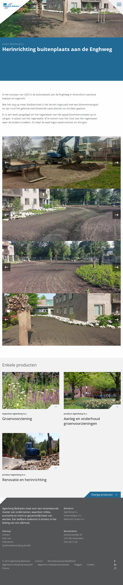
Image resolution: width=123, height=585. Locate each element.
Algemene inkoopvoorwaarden (17, 564)
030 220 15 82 (71, 541)
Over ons (6, 538)
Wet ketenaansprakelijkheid (61, 561)
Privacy (5, 568)
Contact (6, 534)
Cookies (91, 564)
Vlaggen (78, 564)
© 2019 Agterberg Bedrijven (16, 561)
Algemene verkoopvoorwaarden (53, 564)
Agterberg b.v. (71, 512)
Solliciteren (8, 541)
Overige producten (102, 494)
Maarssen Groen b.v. (74, 519)
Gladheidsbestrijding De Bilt (16, 545)
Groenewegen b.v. (73, 515)
